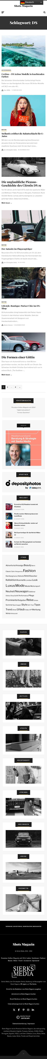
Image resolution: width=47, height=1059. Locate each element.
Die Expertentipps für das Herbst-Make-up (27, 534)
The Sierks (33, 984)
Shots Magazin (23, 944)
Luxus (10, 586)
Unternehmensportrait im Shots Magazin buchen (23, 1004)
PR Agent (23, 984)
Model (27, 586)
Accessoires (6, 70)
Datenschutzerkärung (19, 1024)
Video (27, 610)
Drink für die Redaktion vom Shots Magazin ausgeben (23, 989)
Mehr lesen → (7, 203)
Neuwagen (22, 591)
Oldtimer (32, 592)
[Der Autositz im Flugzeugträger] (23, 225)
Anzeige (19, 565)
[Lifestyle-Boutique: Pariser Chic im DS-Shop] (23, 282)
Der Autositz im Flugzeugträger (17, 248)
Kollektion (11, 580)
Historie (21, 576)
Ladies (29, 958)
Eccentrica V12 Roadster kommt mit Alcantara (26, 505)
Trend (9, 609)
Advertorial (11, 565)
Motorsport (35, 586)
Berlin (33, 565)
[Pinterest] (23, 1010)
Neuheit (10, 591)
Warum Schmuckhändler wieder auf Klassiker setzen (26, 524)
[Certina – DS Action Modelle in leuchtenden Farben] (23, 51)
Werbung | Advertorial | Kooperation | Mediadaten (23, 926)
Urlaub (21, 609)
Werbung (36, 609)
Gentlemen (35, 958)
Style (24, 604)
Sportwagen (17, 605)
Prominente (11, 600)
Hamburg (9, 576)
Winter (8, 613)
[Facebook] (19, 1010)
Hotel (26, 576)
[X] (14, 1010)
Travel (20, 961)
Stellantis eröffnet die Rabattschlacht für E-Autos (23, 134)
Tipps (37, 604)
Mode (20, 585)
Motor (4, 129)
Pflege (31, 595)
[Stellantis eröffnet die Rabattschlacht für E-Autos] (23, 110)
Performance (23, 596)
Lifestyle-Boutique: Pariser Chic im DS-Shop (21, 307)
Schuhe (36, 600)
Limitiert (29, 580)
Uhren (14, 610)
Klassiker (33, 576)
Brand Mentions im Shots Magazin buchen (23, 999)
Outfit (16, 596)
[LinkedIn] (33, 1010)
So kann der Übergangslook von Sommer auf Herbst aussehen (27, 543)
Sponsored (35, 961)
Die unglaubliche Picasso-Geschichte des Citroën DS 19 (21, 183)
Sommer (9, 605)
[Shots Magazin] (23, 6)
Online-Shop (10, 596)
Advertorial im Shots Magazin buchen (23, 994)
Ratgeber (22, 600)
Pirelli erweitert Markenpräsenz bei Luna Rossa (26, 515)
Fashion (29, 571)
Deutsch (29, 2)
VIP (30, 610)
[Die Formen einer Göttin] (23, 342)
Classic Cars (10, 571)
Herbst (15, 576)
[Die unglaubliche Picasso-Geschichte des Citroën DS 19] (23, 167)
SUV (29, 605)
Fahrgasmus (19, 571)
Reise (29, 600)
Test (32, 605)
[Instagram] (28, 1010)
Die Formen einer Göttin (18, 357)
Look (35, 580)
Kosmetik (21, 580)
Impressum (31, 1024)
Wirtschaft (14, 613)
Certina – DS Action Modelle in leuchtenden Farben (23, 75)
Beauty (27, 565)
